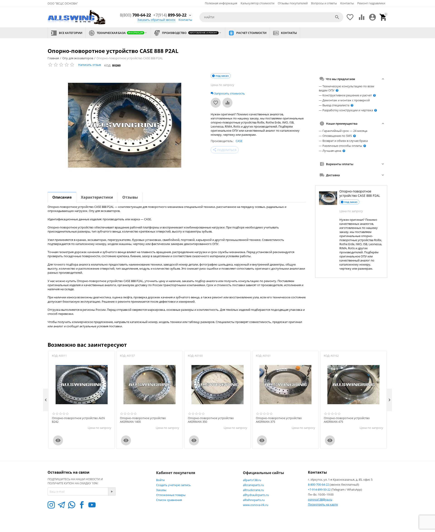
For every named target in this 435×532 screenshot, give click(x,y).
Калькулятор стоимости (257, 3)
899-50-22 (169, 15)
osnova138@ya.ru (320, 499)
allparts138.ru (252, 480)
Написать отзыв (89, 65)
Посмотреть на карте (323, 504)
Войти (160, 480)
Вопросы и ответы (324, 3)
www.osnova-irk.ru (255, 505)
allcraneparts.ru (253, 485)
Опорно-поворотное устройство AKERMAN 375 (279, 419)
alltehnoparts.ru (254, 500)
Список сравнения (169, 500)
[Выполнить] (111, 491)
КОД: (107, 65)
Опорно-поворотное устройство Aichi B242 (78, 419)
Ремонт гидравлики (371, 3)
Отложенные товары (171, 495)
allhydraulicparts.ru (256, 495)
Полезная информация (221, 3)
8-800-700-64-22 (319, 484)
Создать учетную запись (173, 485)
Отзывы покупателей (293, 3)
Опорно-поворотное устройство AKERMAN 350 (211, 419)
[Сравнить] (227, 103)
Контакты (347, 3)
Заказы (161, 490)
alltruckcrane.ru (253, 490)
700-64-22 (135, 15)
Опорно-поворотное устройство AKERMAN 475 (347, 419)
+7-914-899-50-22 (319, 489)
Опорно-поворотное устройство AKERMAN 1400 (143, 419)
